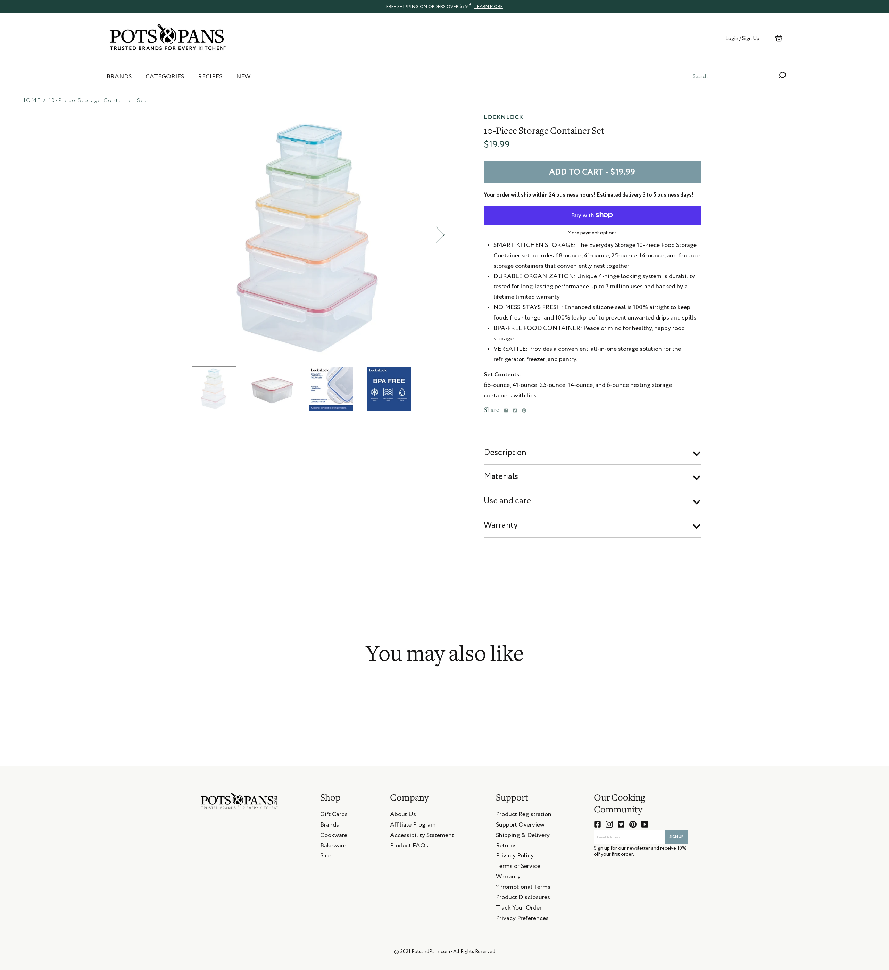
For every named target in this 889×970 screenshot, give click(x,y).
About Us (403, 815)
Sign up (676, 837)
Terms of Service (518, 867)
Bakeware (333, 846)
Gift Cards (334, 815)
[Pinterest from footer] (633, 824)
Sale (325, 856)
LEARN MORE (488, 7)
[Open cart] (778, 38)
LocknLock (503, 117)
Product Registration (523, 815)
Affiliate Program (413, 825)
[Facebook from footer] (597, 824)
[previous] (183, 235)
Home (31, 100)
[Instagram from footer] (609, 824)
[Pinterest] (524, 410)
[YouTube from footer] (644, 824)
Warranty (501, 525)
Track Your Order (519, 908)
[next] (440, 235)
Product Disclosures (523, 898)
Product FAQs (409, 846)
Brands (329, 825)
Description (505, 452)
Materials (501, 476)
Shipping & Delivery (523, 836)
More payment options (592, 233)
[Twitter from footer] (621, 824)
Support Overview (520, 825)
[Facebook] (506, 410)
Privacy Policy (515, 856)
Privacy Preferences (522, 919)
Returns (506, 846)
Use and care (507, 501)
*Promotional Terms (523, 888)
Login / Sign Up (742, 38)
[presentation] (444, 6)
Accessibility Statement (422, 836)
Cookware (333, 836)
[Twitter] (515, 410)
